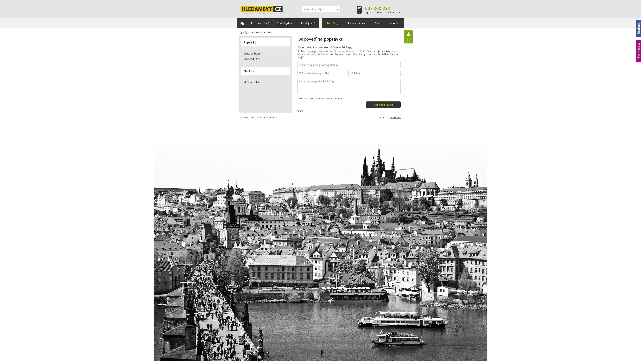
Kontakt (395, 23)
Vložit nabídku (251, 82)
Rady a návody (357, 23)
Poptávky (332, 23)
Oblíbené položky (408, 40)
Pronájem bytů (260, 23)
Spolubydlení (285, 23)
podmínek (337, 98)
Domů (242, 23)
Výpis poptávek (252, 53)
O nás (378, 23)
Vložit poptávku (252, 58)
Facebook (638, 21)
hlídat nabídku (638, 45)
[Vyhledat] (337, 9)
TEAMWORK (395, 117)
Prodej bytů (308, 23)
